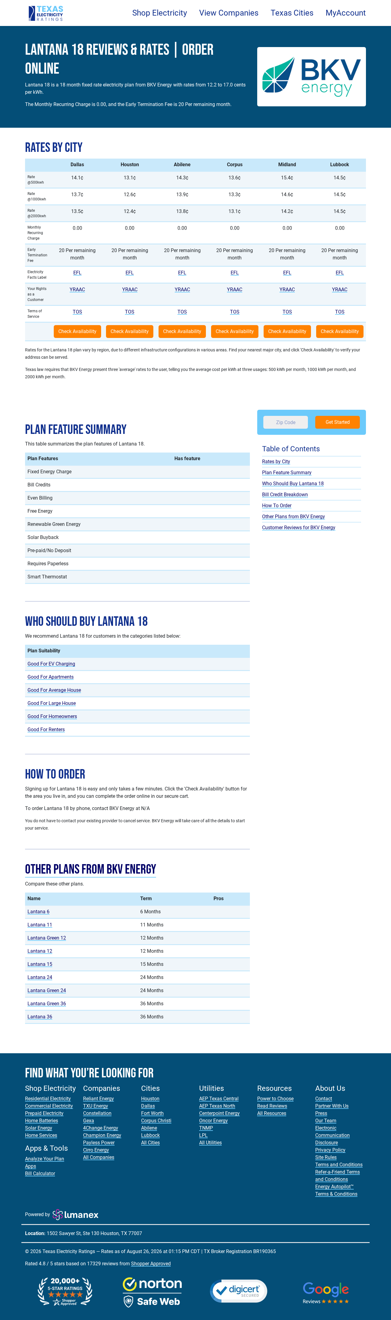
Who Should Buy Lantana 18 (293, 483)
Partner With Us (332, 1106)
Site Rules (326, 1157)
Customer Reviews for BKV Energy (298, 527)
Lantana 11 (39, 925)
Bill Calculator (40, 1173)
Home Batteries (41, 1121)
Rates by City (276, 461)
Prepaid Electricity (44, 1113)
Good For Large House (51, 703)
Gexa (88, 1121)
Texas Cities (292, 12)
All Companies (98, 1157)
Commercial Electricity (49, 1106)
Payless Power (99, 1143)
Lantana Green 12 (46, 938)
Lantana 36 (39, 1017)
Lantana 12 (39, 951)
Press (321, 1113)
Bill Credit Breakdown (285, 494)
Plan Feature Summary (287, 472)
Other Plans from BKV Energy (90, 869)
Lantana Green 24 (46, 990)
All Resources (271, 1113)
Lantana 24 (39, 977)
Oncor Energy (213, 1121)
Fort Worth (152, 1113)
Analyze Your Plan (44, 1159)
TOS (77, 312)
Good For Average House (54, 690)
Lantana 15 (39, 964)
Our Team (325, 1121)
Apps (30, 1166)
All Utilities (210, 1143)
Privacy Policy (330, 1150)
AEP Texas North (217, 1106)
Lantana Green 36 (46, 1004)
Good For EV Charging (51, 664)
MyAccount (346, 12)
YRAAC (77, 289)
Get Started (338, 422)
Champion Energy (102, 1135)
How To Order (276, 505)
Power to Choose (275, 1099)
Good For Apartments (50, 677)
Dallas (148, 1106)
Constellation (97, 1113)
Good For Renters (46, 729)
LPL (203, 1135)
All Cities (150, 1143)
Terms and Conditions (339, 1165)
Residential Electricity (48, 1099)
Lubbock (150, 1135)
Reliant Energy (98, 1099)
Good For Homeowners (52, 716)
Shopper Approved (151, 1264)
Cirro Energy (96, 1150)
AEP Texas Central (219, 1099)
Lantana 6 (38, 912)
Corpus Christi (156, 1121)
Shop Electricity (159, 12)
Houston (150, 1099)
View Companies (228, 12)
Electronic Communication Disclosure (332, 1135)
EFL (77, 273)
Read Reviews (272, 1106)
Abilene (149, 1128)
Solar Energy (38, 1128)
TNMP (206, 1128)
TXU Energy (95, 1106)
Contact (323, 1099)
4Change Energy (100, 1128)
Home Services (41, 1135)
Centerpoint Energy (219, 1113)
